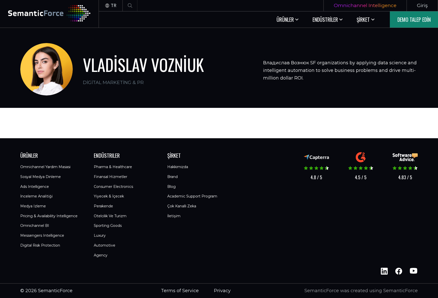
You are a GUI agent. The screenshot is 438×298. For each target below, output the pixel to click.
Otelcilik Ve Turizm (110, 216)
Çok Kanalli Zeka (181, 206)
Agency (100, 255)
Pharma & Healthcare (113, 167)
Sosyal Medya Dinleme (40, 176)
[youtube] (413, 271)
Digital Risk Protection (40, 245)
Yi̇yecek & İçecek (109, 196)
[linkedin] (384, 271)
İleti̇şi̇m (173, 216)
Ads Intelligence (34, 186)
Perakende (103, 206)
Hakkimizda (177, 167)
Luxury (100, 235)
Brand (172, 176)
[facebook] (398, 271)
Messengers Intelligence (42, 235)
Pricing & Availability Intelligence (49, 216)
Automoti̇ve (104, 245)
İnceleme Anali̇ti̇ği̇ (36, 196)
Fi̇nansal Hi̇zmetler (110, 176)
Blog (171, 186)
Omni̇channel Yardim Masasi (45, 167)
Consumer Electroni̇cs (113, 186)
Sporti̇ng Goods (108, 225)
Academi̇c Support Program (192, 196)
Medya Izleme (33, 206)
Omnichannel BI (34, 225)
